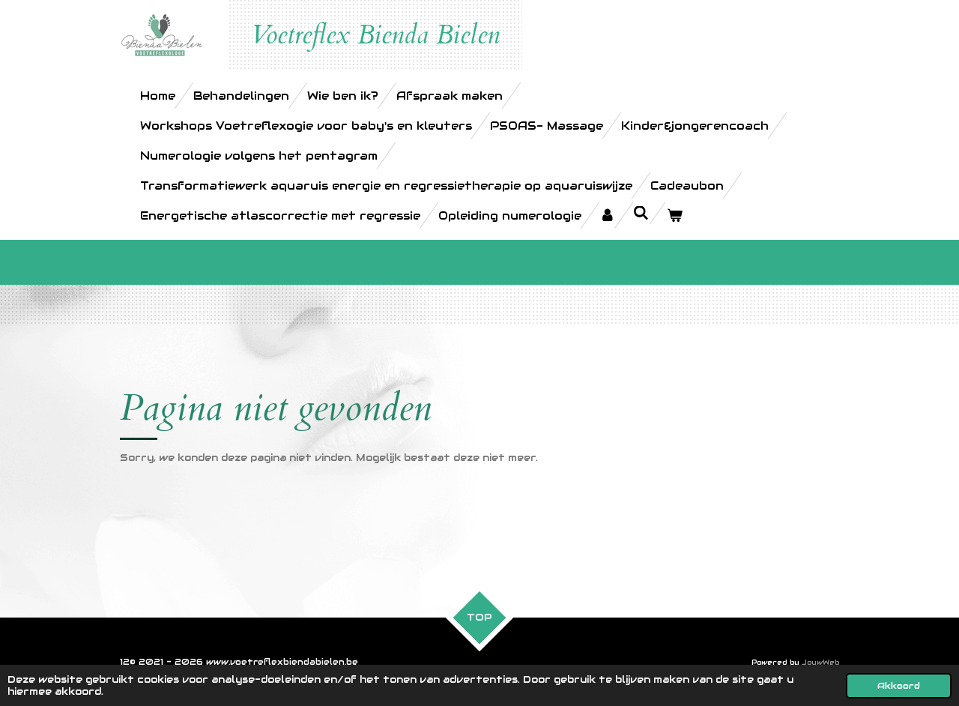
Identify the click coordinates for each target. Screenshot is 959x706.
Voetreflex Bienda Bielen (375, 35)
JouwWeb (820, 662)
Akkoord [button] (898, 685)
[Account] (607, 215)
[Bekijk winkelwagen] (675, 215)
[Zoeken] (641, 213)
